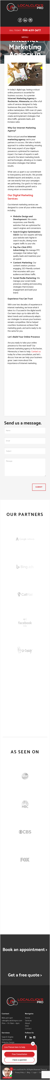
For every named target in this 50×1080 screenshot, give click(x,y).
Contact (28, 1028)
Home (27, 1018)
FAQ (27, 1026)
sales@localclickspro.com (12, 1020)
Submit (38, 487)
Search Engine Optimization (7, 1038)
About (27, 1023)
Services (28, 1020)
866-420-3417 (32, 30)
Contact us (36, 351)
